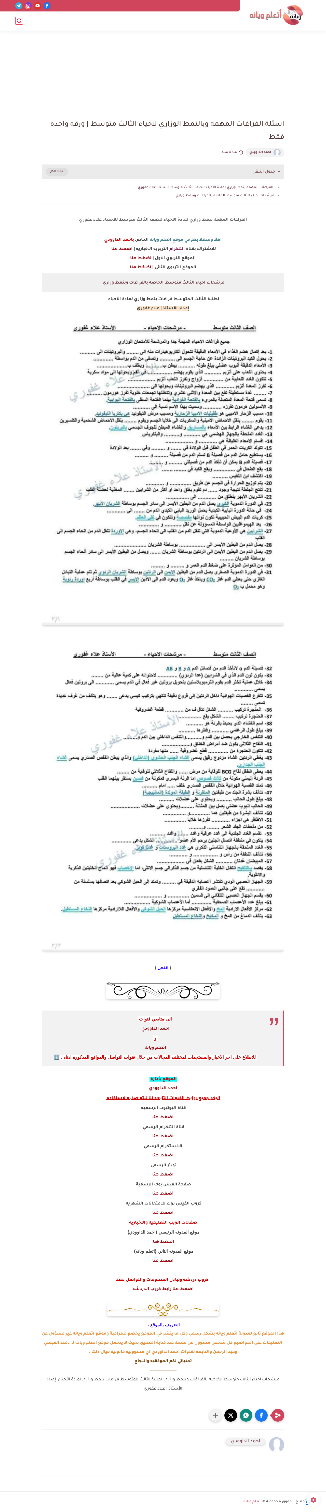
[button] (261, 1415)
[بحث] (19, 21)
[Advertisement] (163, 76)
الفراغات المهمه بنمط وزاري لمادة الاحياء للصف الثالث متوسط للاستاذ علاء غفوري (205, 187)
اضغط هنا (121, 249)
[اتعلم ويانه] (276, 15)
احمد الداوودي (260, 152)
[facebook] (47, 5)
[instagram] (28, 5)
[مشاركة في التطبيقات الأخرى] (215, 1415)
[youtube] (37, 5)
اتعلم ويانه (155, 1048)
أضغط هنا (163, 1117)
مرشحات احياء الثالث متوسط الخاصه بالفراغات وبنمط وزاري (224, 196)
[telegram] (18, 5)
